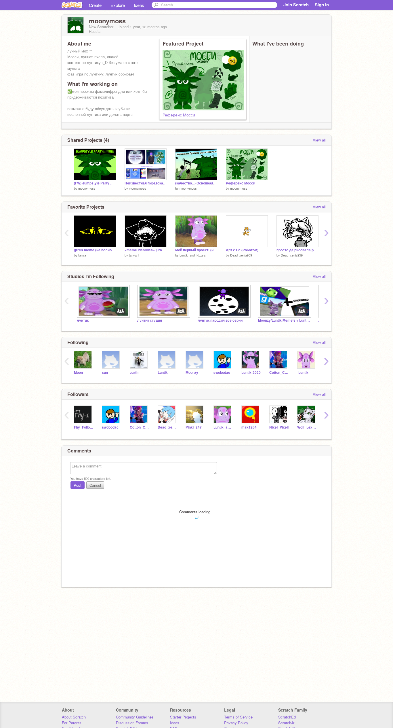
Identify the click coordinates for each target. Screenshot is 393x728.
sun (105, 372)
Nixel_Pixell (279, 427)
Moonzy (192, 372)
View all (319, 140)
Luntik (163, 372)
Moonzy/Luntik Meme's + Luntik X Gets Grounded (284, 320)
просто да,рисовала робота (297, 250)
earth (134, 372)
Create (95, 5)
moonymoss (87, 188)
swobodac (221, 372)
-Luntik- (303, 372)
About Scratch (74, 717)
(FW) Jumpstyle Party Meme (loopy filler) (95, 183)
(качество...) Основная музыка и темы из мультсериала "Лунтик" (196, 183)
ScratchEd (287, 717)
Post (77, 485)
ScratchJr (286, 722)
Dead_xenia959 (241, 255)
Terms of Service (238, 717)
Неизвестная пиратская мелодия (146, 183)
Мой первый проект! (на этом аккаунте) (196, 250)
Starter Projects (183, 717)
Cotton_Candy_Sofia (279, 372)
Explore (117, 5)
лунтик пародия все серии (220, 320)
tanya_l (83, 255)
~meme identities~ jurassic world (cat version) (146, 250)
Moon (78, 372)
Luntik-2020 (251, 372)
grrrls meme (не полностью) (95, 250)
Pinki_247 (194, 427)
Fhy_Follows (83, 427)
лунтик (83, 320)
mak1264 (249, 427)
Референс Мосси (179, 115)
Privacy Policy (236, 722)
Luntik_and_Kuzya (192, 255)
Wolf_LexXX (306, 427)
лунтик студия (149, 320)
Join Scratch (296, 4)
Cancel (95, 485)
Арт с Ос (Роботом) (242, 250)
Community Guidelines (135, 717)
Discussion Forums (132, 722)
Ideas (139, 5)
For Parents (71, 722)
